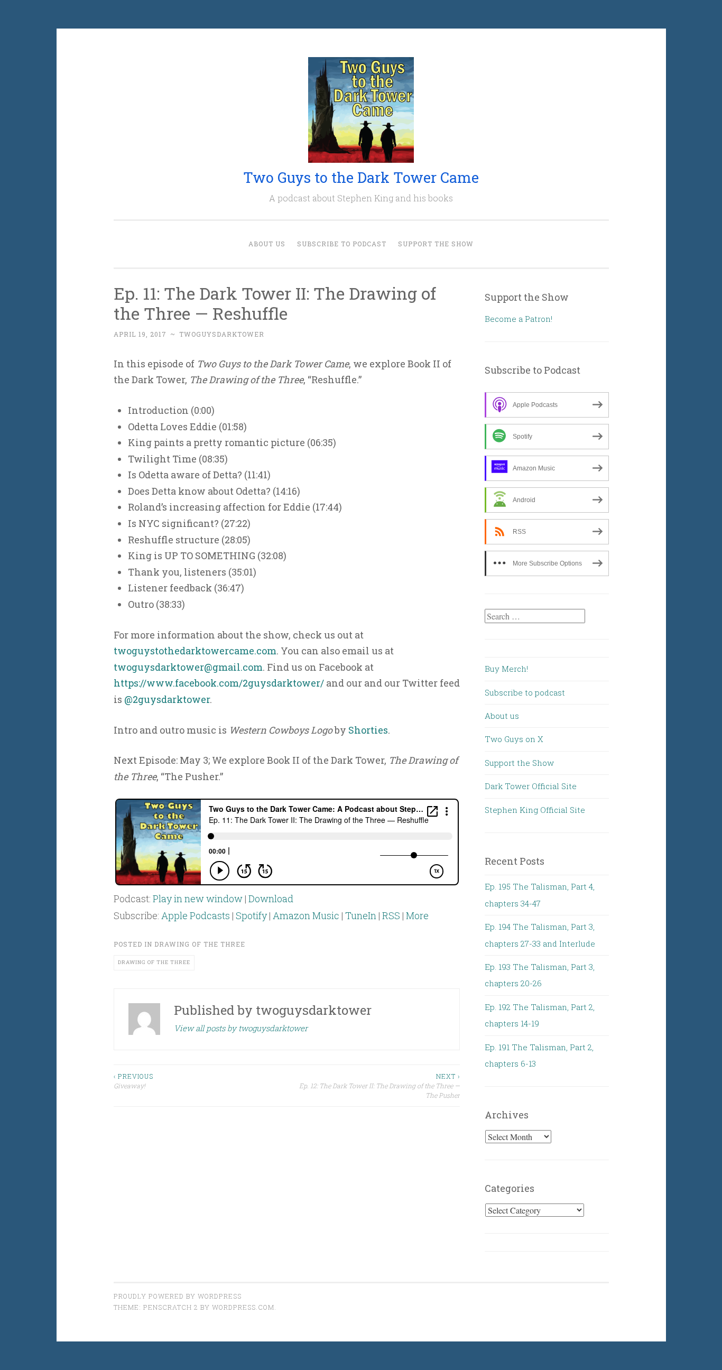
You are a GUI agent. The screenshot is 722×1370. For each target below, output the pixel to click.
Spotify (251, 915)
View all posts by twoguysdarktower (241, 1028)
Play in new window (198, 898)
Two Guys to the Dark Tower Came (361, 177)
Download (270, 898)
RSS (391, 915)
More (417, 915)
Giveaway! (133, 1081)
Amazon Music (306, 915)
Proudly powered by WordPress (178, 1296)
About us (266, 243)
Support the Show (436, 243)
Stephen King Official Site (535, 809)
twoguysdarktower (221, 334)
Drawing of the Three (199, 944)
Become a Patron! (518, 318)
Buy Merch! (506, 668)
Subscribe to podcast (341, 243)
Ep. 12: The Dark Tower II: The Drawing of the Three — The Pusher (379, 1086)
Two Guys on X (514, 739)
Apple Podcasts (195, 915)
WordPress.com (243, 1307)
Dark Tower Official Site (531, 786)
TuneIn (360, 915)
